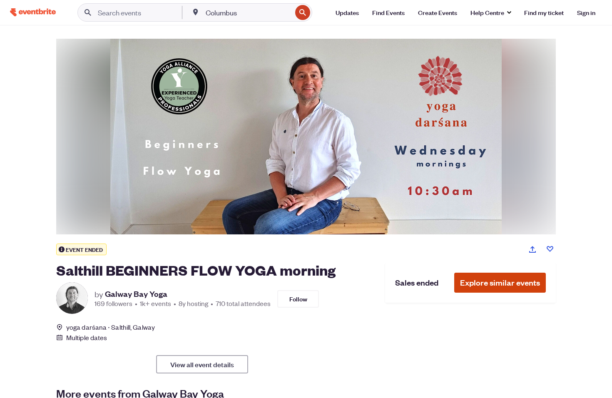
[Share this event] (532, 249)
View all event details (202, 364)
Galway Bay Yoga (136, 294)
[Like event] (550, 249)
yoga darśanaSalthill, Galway (110, 327)
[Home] (33, 12)
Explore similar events (500, 282)
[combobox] (248, 12)
